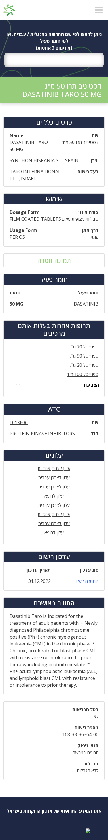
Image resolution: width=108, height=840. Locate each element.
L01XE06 (19, 422)
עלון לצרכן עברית (54, 477)
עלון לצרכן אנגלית (54, 468)
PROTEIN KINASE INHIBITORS (42, 433)
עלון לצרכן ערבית (54, 487)
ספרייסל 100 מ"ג (82, 374)
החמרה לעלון (86, 581)
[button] (99, 10)
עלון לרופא (54, 496)
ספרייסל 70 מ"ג (84, 347)
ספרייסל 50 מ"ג (84, 356)
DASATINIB (86, 304)
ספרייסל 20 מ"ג (84, 365)
